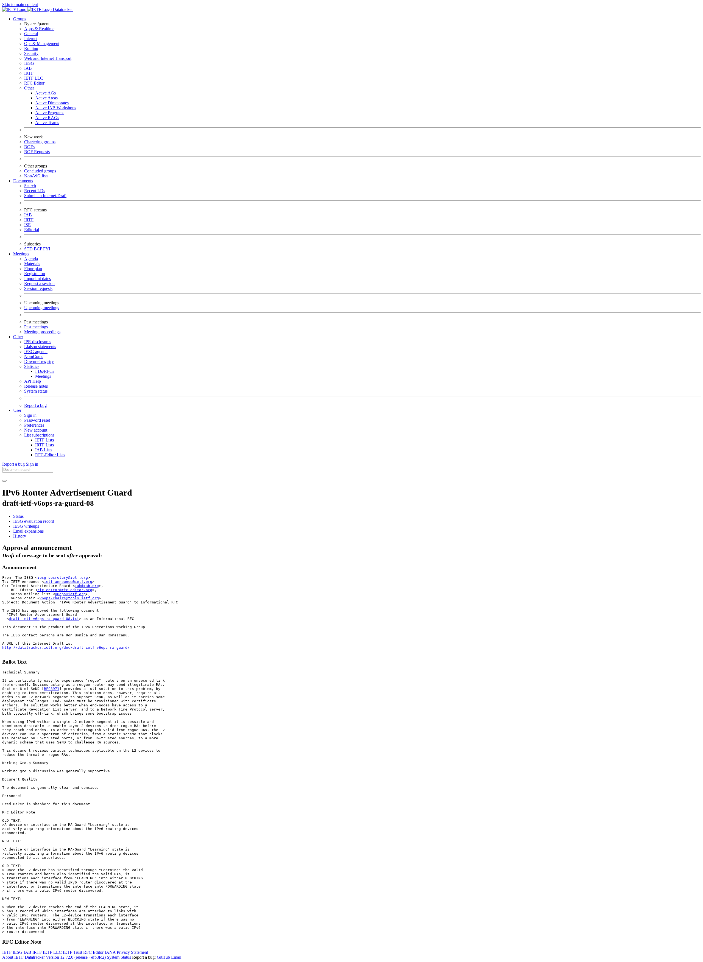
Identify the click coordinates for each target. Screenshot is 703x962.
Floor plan (33, 268)
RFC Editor (34, 83)
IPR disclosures (37, 341)
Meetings (43, 376)
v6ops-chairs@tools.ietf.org (69, 598)
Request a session (39, 283)
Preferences (34, 425)
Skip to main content (20, 4)
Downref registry (39, 361)
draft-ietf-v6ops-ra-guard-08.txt (44, 619)
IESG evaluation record (33, 521)
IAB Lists (43, 450)
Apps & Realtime (39, 28)
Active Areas (46, 98)
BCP (38, 249)
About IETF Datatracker (23, 957)
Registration (34, 273)
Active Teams (47, 122)
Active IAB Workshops (55, 107)
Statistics (31, 366)
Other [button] (18, 336)
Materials (32, 263)
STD (29, 249)
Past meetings (36, 327)
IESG (29, 63)
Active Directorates (52, 102)
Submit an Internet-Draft (45, 195)
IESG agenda (36, 351)
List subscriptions (39, 435)
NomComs (33, 356)
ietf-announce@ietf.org (68, 582)
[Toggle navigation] (4, 481)
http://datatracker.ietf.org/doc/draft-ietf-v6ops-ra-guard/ (66, 647)
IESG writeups (26, 526)
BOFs (29, 146)
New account (35, 430)
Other (29, 88)
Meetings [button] (21, 253)
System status (36, 391)
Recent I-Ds (34, 190)
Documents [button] (23, 180)
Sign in (30, 415)
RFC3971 (51, 689)
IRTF (29, 73)
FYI (46, 249)
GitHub (163, 957)
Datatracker (62, 9)
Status (18, 516)
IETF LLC (33, 78)
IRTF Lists (44, 445)
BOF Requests (37, 151)
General (31, 33)
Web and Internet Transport (47, 58)
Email (176, 957)
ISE (27, 224)
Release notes (36, 386)
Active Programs (49, 112)
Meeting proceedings (42, 331)
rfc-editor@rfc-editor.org (64, 590)
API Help (32, 381)
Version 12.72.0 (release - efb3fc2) (76, 957)
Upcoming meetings (41, 307)
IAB (28, 68)
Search (30, 185)
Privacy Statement (132, 952)
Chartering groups (39, 141)
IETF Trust (72, 952)
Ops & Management (41, 43)
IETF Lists (44, 440)
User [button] (17, 410)
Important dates (37, 278)
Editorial (31, 229)
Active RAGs (47, 117)
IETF (7, 952)
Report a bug (35, 405)
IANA (110, 952)
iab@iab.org (87, 586)
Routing (31, 48)
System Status (119, 957)
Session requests (38, 288)
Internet (30, 38)
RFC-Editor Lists (50, 454)
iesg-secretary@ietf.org (62, 577)
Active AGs (45, 93)
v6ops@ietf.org (70, 594)
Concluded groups (40, 171)
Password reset (37, 420)
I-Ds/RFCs (44, 371)
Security (31, 53)
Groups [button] (19, 18)
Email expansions (28, 531)
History (19, 536)
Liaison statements (40, 346)
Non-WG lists (36, 176)
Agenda (31, 258)
